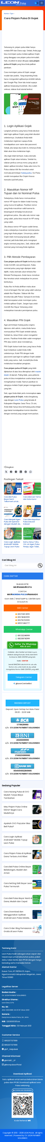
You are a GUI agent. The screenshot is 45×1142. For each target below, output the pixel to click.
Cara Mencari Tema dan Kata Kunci (32, 498)
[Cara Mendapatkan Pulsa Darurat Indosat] (32, 511)
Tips (11, 13)
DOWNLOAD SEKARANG (23, 1090)
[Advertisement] (22, 34)
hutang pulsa (26, 173)
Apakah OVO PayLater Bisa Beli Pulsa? (17, 825)
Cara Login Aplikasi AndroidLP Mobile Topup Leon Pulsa (12, 544)
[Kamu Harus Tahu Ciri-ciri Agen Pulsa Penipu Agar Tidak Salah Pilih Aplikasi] (32, 534)
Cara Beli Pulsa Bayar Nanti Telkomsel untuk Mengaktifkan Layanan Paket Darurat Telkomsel (12, 499)
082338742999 (24, 638)
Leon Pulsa (19, 400)
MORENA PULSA (19, 594)
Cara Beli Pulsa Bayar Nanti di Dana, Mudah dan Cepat (18, 900)
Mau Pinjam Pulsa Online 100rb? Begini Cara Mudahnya (15, 809)
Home (6, 13)
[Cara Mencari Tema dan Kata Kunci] (32, 489)
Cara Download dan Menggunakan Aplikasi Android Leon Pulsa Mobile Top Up (16, 914)
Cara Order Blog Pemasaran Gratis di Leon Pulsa (18, 930)
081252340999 (24, 635)
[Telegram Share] (16, 472)
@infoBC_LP (10, 1060)
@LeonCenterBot (24, 683)
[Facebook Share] (11, 472)
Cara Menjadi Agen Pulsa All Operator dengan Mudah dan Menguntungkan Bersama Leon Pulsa (12, 521)
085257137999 (10, 1040)
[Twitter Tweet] (6, 472)
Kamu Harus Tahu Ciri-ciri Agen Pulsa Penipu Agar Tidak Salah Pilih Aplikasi (31, 544)
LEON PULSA (29, 1133)
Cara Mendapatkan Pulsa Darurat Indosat (31, 521)
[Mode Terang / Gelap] (36, 3)
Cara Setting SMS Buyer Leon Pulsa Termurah (18, 885)
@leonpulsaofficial (12, 1064)
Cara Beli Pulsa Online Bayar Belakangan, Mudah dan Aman (17, 869)
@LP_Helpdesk (11, 1049)
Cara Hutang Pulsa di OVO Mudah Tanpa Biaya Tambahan (16, 794)
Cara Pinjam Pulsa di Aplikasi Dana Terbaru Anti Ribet (17, 855)
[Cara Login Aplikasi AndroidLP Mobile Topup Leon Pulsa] (13, 534)
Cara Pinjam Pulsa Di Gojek (21, 18)
